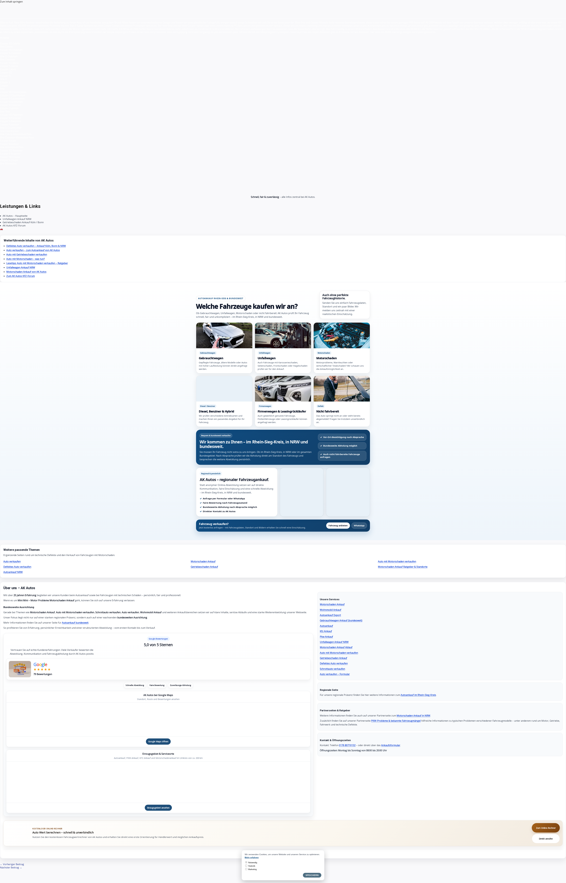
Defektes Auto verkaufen (17, 566)
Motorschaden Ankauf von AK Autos (26, 271)
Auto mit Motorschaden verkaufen (397, 561)
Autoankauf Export (330, 615)
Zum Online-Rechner (546, 828)
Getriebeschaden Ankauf (204, 566)
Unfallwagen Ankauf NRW (20, 267)
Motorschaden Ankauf (203, 561)
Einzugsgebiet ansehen (158, 807)
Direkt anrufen (546, 838)
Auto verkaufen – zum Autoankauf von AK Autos (33, 250)
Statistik (251, 866)
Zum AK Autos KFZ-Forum (20, 276)
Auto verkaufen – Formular (335, 674)
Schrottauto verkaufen (332, 668)
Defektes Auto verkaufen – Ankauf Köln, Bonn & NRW (36, 246)
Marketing (252, 869)
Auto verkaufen (12, 561)
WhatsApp (359, 525)
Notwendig (252, 862)
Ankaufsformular (390, 745)
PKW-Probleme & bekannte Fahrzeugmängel (396, 720)
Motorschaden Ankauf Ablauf (336, 647)
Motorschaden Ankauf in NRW (413, 715)
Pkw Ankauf (326, 636)
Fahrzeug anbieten (338, 525)
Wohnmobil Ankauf (330, 609)
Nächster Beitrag (11, 867)
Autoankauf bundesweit (75, 622)
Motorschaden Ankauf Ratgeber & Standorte (402, 566)
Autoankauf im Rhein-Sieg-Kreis (418, 695)
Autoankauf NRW (13, 572)
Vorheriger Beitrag (12, 864)
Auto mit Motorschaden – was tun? (25, 259)
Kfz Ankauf (326, 631)
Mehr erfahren (252, 857)
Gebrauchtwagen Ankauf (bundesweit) (341, 620)
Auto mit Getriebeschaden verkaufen (26, 254)
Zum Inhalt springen (11, 1)
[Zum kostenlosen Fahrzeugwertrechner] (18, 833)
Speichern (312, 875)
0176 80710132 (347, 745)
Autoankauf (326, 626)
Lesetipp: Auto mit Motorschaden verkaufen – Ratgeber (37, 263)
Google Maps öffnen (158, 741)
